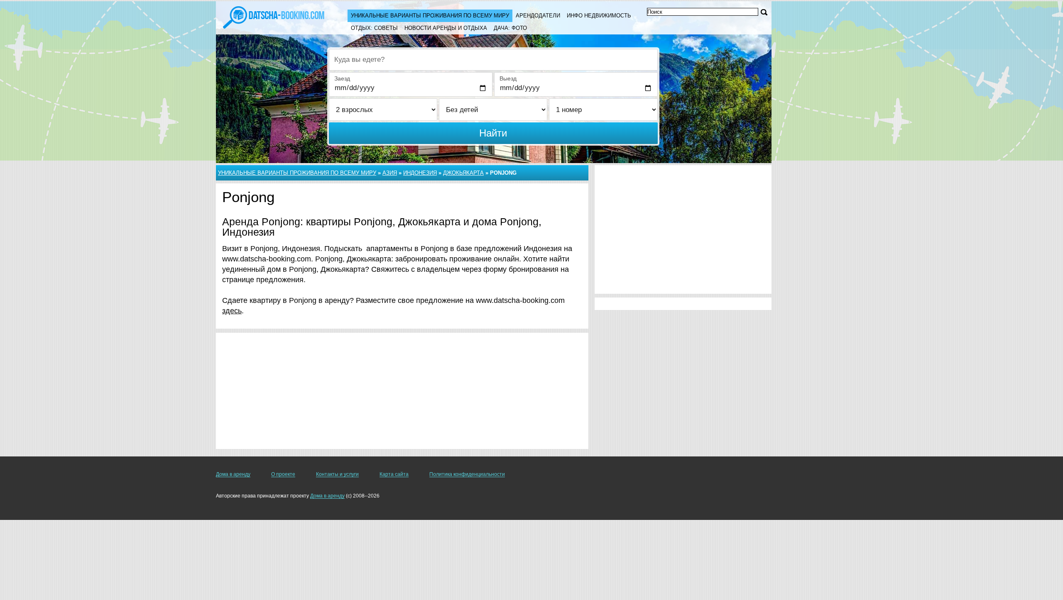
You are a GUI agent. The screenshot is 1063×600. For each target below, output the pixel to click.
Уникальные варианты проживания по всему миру (430, 15)
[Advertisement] (402, 391)
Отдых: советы (374, 28)
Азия (389, 173)
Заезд (342, 78)
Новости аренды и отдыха (445, 28)
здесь (232, 311)
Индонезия (420, 173)
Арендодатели (538, 15)
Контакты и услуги (337, 474)
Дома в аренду (233, 474)
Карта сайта (394, 474)
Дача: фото (510, 28)
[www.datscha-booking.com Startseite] (273, 17)
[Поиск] (764, 12)
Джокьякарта (463, 173)
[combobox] (493, 60)
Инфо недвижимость (599, 15)
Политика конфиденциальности (467, 474)
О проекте (283, 474)
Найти (493, 133)
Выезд (508, 78)
